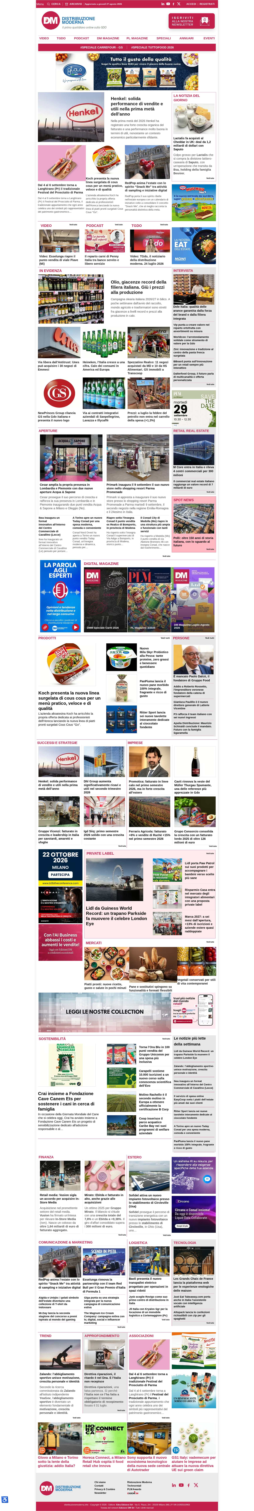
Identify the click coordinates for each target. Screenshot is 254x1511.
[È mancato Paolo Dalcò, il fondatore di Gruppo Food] (193, 659)
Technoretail (134, 1485)
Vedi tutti (165, 638)
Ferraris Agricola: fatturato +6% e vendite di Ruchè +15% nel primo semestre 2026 (149, 835)
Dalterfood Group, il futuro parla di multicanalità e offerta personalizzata (193, 377)
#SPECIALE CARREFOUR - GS (101, 47)
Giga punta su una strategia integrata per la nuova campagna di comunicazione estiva (102, 1302)
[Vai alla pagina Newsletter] (192, 21)
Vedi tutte (210, 178)
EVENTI (209, 38)
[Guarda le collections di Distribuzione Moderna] (105, 1013)
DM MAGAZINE (108, 38)
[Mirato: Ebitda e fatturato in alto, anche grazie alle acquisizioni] (105, 1176)
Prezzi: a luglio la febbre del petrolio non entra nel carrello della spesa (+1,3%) (148, 416)
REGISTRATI (207, 4)
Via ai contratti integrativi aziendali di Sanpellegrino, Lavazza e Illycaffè (101, 416)
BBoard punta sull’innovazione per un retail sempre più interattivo (192, 364)
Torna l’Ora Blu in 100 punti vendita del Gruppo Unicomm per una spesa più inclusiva (154, 1054)
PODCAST (81, 38)
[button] (45, 627)
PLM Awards (134, 1489)
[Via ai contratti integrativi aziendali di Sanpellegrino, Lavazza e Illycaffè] (104, 393)
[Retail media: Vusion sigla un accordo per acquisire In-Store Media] (60, 1176)
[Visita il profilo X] (179, 4)
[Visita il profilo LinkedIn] (163, 4)
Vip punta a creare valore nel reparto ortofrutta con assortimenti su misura (191, 328)
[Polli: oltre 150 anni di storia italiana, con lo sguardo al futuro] (193, 519)
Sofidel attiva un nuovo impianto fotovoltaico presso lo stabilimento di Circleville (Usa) (149, 1201)
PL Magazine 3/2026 (141, 569)
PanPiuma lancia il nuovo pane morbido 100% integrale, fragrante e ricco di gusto (154, 689)
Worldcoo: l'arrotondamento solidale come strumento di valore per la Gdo (191, 340)
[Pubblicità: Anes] (60, 867)
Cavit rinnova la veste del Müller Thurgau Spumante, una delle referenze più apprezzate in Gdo (193, 787)
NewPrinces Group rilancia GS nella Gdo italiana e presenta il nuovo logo (57, 416)
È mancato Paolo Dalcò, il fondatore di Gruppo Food (191, 678)
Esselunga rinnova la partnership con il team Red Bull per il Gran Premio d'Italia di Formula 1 (104, 1285)
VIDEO (44, 38)
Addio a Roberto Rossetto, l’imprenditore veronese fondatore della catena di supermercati (190, 691)
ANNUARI (186, 38)
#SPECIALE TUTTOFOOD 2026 (152, 47)
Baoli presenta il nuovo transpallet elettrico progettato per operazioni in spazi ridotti (148, 1284)
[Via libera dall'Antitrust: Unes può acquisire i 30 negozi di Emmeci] (59, 342)
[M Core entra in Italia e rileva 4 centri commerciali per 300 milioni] (193, 449)
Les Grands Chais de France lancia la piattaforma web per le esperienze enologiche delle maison (193, 1284)
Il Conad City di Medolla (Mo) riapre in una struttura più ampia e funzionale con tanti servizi (155, 524)
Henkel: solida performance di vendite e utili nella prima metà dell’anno (58, 785)
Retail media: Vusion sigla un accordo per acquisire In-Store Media (59, 1198)
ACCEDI (191, 4)
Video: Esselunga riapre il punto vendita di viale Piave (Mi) (58, 260)
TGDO (61, 38)
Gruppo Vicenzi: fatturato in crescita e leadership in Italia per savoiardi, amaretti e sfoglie (58, 837)
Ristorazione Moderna (139, 1482)
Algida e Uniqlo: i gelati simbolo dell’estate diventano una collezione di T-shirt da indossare (59, 1302)
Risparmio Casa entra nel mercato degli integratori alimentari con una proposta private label (200, 897)
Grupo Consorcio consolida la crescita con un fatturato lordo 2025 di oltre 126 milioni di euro (193, 837)
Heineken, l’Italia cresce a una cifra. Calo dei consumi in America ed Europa (104, 366)
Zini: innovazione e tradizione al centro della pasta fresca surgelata (193, 352)
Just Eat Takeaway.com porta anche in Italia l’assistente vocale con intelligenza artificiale (192, 1301)
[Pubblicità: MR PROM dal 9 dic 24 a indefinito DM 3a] (194, 1175)
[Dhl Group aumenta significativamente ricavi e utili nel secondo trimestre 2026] (104, 761)
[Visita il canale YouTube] (168, 4)
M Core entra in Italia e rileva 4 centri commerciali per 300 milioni (193, 471)
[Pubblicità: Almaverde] (194, 1350)
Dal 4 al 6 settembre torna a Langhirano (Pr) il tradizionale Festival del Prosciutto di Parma (60, 188)
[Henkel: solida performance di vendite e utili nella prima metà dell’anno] (59, 761)
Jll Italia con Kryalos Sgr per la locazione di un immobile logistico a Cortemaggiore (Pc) (148, 1312)
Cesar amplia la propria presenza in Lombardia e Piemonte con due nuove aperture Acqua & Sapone (66, 488)
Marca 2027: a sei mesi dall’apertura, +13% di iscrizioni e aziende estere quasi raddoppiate (199, 924)
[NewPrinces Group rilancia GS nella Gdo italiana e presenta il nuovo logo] (59, 393)
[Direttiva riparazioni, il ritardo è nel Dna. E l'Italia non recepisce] (104, 1354)
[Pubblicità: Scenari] (60, 905)
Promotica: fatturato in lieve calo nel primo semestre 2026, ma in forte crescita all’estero (148, 787)
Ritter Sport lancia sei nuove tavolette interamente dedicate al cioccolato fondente (154, 720)
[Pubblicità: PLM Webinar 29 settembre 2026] (194, 408)
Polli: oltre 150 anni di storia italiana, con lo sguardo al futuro (193, 541)
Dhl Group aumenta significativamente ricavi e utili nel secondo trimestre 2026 (102, 787)
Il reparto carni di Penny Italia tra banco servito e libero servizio (102, 260)
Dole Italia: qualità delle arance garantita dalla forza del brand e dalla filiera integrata (192, 312)
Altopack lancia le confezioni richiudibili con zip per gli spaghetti (192, 1315)
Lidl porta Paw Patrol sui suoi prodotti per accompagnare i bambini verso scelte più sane (199, 871)
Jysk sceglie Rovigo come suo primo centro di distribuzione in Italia (149, 1300)
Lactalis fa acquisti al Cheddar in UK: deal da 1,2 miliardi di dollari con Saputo (192, 144)
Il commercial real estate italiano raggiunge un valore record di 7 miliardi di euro (193, 484)
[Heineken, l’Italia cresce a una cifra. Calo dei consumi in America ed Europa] (104, 342)
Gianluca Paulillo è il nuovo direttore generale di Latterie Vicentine (191, 705)
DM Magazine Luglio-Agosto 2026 (190, 572)
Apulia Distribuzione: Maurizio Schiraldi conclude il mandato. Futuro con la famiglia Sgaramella (193, 728)
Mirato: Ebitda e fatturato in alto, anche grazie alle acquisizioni (104, 1198)
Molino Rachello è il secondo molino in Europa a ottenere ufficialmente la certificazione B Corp (154, 1102)
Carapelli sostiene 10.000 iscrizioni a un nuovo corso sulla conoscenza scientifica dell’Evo (155, 1078)
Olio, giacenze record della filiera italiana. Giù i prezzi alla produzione (138, 287)
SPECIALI (164, 38)
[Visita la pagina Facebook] (173, 4)
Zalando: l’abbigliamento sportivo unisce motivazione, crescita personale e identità (60, 1377)
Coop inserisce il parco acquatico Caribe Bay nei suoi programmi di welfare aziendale (154, 1126)
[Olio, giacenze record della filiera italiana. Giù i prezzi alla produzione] (71, 299)
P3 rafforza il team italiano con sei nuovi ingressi (193, 716)
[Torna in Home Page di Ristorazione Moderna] (60, 1488)
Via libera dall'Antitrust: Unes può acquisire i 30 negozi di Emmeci (58, 366)
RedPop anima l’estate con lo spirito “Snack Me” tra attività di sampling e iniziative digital (146, 186)
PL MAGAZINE (137, 38)
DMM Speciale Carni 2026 (102, 569)
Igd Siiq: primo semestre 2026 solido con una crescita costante (104, 835)
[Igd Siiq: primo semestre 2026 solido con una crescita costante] (104, 811)
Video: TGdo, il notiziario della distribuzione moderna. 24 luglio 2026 (147, 260)
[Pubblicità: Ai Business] (60, 942)
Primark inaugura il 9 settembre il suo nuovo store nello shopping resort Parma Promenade (138, 488)
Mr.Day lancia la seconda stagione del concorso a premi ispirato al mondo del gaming (58, 1316)
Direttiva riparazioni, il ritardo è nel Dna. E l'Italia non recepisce (102, 1377)
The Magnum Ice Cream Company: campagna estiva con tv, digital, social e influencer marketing (104, 1318)
